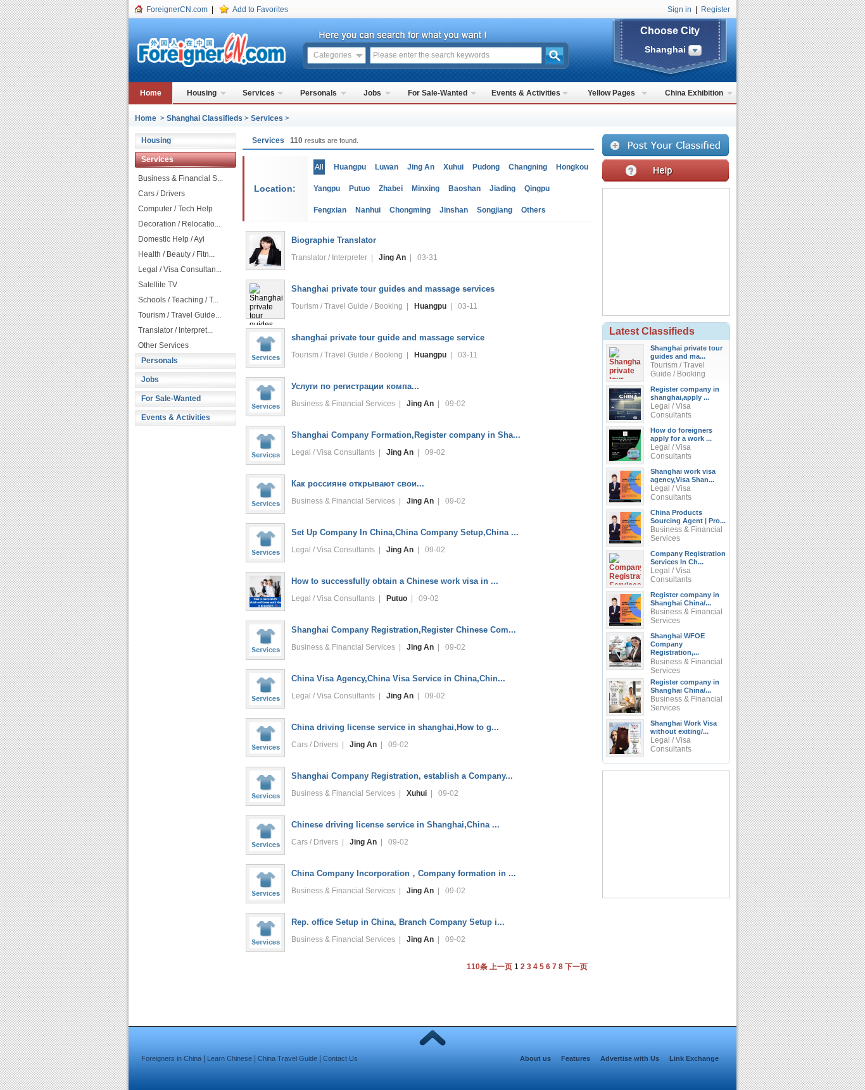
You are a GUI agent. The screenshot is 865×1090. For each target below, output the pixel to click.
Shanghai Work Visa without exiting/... (683, 727)
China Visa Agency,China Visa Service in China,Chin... (398, 678)
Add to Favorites (260, 9)
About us (535, 1058)
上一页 (500, 966)
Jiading (502, 188)
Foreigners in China (171, 1058)
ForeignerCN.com (177, 9)
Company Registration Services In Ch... (688, 558)
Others (533, 210)
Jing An (420, 167)
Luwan (386, 167)
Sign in (679, 9)
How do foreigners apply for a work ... (681, 434)
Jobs (372, 93)
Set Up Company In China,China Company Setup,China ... (405, 532)
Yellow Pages (611, 93)
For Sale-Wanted (437, 93)
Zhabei (391, 188)
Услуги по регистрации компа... (355, 386)
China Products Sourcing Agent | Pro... (688, 516)
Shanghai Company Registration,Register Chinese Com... (403, 630)
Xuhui (453, 167)
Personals (318, 93)
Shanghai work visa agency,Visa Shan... (683, 475)
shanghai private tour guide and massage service (387, 337)
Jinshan (453, 210)
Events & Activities (525, 93)
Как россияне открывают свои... (357, 483)
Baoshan (464, 188)
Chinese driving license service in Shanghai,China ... (395, 824)
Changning (527, 167)
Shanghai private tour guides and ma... (686, 352)
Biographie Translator (333, 240)
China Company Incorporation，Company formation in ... (403, 873)
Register (715, 9)
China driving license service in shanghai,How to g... (395, 727)
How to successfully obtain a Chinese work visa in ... (394, 581)
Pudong (486, 167)
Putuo (359, 188)
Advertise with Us (629, 1058)
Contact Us (340, 1058)
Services (259, 93)
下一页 (576, 966)
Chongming (410, 210)
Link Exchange (694, 1058)
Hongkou (572, 167)
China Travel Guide (287, 1058)
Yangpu (326, 188)
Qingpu (537, 188)
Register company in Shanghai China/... (684, 599)
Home (150, 93)
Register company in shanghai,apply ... (684, 393)
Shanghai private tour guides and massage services (393, 289)
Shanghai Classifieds (205, 118)
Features (575, 1058)
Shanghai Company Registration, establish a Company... (402, 776)
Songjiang (494, 210)
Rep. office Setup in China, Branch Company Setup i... (398, 922)
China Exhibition (694, 93)
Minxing (425, 188)
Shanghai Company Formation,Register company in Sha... (406, 435)
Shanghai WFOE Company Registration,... (677, 644)
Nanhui (368, 210)
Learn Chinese (229, 1058)
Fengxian (329, 210)
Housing (202, 93)
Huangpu (350, 167)
